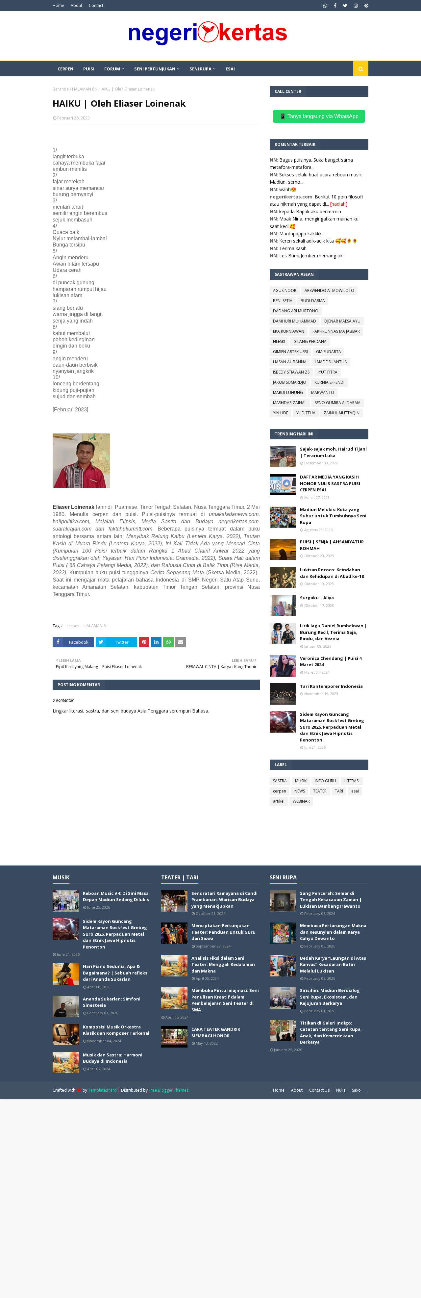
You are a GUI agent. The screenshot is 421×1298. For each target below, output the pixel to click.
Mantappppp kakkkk (300, 233)
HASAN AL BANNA (290, 362)
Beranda (61, 89)
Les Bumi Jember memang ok (311, 255)
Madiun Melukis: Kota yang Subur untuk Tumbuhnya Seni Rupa (333, 515)
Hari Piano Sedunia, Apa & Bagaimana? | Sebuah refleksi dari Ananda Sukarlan (116, 972)
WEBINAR (301, 801)
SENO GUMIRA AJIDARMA (337, 402)
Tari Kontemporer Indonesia (331, 686)
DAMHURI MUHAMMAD (294, 321)
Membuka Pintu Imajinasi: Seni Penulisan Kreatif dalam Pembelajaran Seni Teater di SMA (225, 1000)
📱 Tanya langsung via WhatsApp (319, 116)
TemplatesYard (102, 1090)
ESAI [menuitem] (230, 69)
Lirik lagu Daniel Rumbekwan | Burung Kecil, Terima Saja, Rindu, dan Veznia (333, 632)
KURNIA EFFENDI (329, 382)
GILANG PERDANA (310, 341)
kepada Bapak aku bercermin (310, 211)
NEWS (299, 791)
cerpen (73, 626)
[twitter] (345, 5)
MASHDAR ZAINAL (290, 402)
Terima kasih (293, 248)
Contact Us (319, 1090)
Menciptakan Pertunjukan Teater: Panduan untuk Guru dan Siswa (223, 931)
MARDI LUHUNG (288, 392)
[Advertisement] (197, 1198)
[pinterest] (365, 5)
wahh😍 (287, 189)
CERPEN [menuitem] (65, 69)
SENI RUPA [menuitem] (200, 69)
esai (355, 791)
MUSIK (301, 781)
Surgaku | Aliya (317, 598)
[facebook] (335, 5)
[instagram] (355, 5)
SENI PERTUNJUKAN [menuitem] (154, 69)
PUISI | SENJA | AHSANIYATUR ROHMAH (332, 545)
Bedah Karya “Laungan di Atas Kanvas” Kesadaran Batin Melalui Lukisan (333, 964)
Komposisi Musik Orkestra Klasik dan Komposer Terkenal (116, 1030)
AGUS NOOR (284, 290)
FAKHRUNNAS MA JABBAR (336, 331)
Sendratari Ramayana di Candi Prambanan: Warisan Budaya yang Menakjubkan (224, 899)
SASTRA (280, 781)
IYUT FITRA (327, 372)
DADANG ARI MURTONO (295, 311)
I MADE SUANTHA (331, 362)
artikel (279, 801)
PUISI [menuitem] (88, 69)
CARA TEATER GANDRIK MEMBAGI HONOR (215, 1032)
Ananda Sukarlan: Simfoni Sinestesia (111, 1002)
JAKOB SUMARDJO (289, 382)
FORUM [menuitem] (112, 69)
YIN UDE (280, 413)
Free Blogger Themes (168, 1090)
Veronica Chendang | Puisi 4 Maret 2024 (330, 661)
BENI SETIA (282, 300)
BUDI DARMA (313, 300)
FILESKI (279, 341)
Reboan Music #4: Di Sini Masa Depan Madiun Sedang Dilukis (116, 896)
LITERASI (351, 781)
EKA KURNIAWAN (288, 331)
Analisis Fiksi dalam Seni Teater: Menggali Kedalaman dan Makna (223, 964)
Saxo (356, 1090)
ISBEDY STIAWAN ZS (291, 372)
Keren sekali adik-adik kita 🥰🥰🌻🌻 (318, 241)
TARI (339, 791)
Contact (96, 5)
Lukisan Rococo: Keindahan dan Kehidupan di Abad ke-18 (332, 573)
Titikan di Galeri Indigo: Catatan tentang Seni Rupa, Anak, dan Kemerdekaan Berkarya (331, 1032)
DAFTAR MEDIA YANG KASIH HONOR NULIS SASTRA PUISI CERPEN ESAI (330, 483)
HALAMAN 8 (83, 89)
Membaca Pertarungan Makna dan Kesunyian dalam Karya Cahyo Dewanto (333, 931)
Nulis (340, 1090)
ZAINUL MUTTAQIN (341, 413)
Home (58, 5)
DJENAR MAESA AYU (342, 321)
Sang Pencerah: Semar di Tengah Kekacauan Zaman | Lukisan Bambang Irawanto (331, 899)
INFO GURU (325, 781)
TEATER (320, 791)
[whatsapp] (325, 5)
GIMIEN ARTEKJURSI (290, 351)
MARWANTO (322, 392)
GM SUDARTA (328, 351)
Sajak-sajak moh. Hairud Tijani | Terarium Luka (333, 452)
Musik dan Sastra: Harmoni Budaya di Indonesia (112, 1058)
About (76, 5)
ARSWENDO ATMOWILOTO (329, 290)
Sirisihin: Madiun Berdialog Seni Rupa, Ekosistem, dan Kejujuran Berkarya (330, 996)
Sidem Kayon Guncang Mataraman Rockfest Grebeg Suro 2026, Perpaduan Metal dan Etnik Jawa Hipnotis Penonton (332, 727)
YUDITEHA (305, 413)
